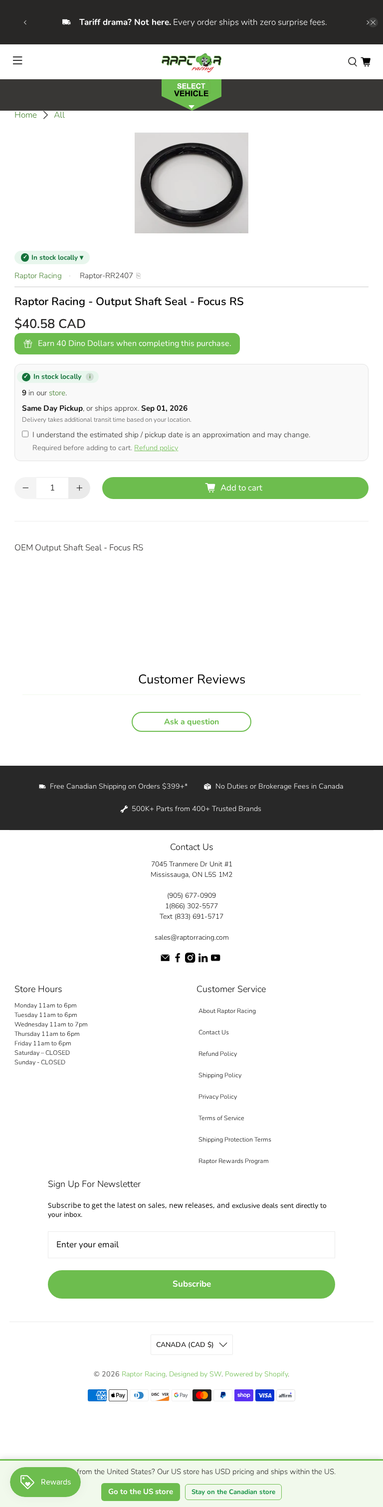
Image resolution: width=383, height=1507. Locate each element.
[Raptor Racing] (191, 62)
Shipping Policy (219, 1075)
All (59, 115)
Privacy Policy (217, 1096)
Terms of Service (221, 1118)
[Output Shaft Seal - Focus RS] (191, 183)
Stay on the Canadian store (233, 1492)
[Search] (353, 62)
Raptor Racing (38, 276)
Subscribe (192, 1284)
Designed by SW (195, 1374)
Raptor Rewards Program (233, 1161)
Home (25, 115)
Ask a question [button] (191, 721)
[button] (191, 94)
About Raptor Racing (227, 1010)
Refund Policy (217, 1053)
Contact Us (213, 1032)
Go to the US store (140, 1492)
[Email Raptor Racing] (165, 960)
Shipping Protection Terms (234, 1139)
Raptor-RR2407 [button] (106, 276)
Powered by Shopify (256, 1374)
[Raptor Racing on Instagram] (190, 960)
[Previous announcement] (24, 22)
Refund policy (156, 448)
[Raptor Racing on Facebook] (178, 960)
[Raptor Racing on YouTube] (215, 960)
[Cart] (366, 62)
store (57, 393)
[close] (373, 22)
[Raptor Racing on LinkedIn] (203, 960)
